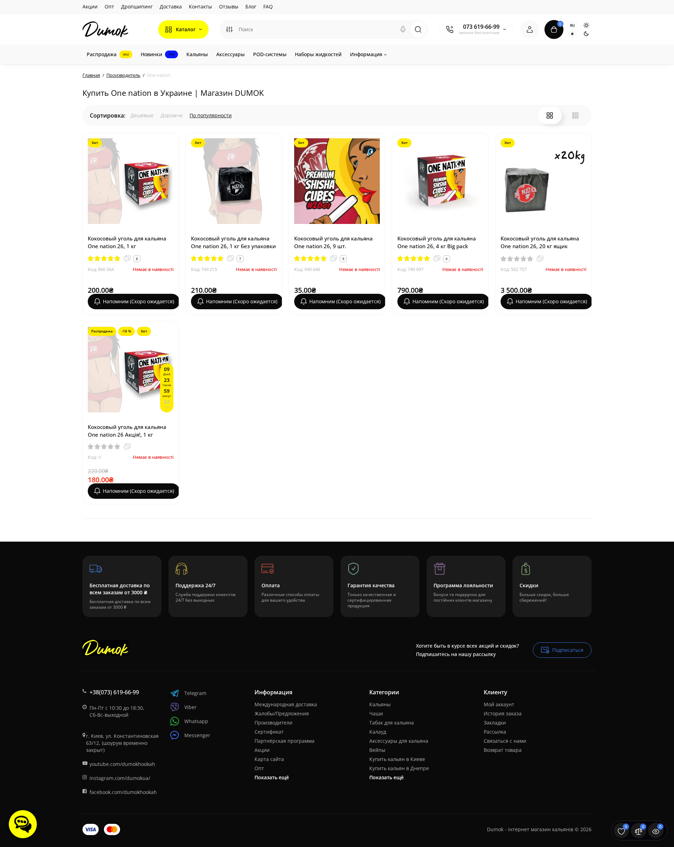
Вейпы (377, 750)
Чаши (376, 713)
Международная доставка (286, 704)
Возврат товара (503, 750)
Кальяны (380, 704)
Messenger (197, 735)
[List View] (575, 115)
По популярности (211, 115)
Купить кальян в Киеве (397, 759)
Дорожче (172, 115)
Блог (250, 6)
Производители (273, 722)
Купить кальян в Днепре (399, 768)
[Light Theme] (586, 25)
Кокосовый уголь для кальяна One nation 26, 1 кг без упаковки (233, 242)
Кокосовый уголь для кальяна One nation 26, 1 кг (127, 242)
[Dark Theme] (586, 34)
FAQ (268, 6)
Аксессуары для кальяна (398, 740)
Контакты (200, 6)
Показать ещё (272, 777)
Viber (190, 707)
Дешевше (142, 115)
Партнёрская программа (285, 740)
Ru (572, 25)
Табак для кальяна (391, 722)
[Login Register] (529, 29)
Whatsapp (196, 721)
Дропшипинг (137, 6)
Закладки (495, 722)
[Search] (403, 29)
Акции (90, 6)
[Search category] (229, 29)
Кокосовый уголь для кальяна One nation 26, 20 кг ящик (540, 242)
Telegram (195, 693)
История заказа (503, 713)
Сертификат (269, 731)
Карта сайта (269, 759)
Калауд (377, 731)
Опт (109, 6)
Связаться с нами (505, 740)
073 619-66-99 (481, 26)
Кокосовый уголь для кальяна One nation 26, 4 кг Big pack (436, 242)
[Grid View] (550, 115)
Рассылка (495, 731)
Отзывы (228, 6)
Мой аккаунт (499, 704)
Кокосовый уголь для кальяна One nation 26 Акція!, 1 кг (127, 430)
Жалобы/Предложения (282, 713)
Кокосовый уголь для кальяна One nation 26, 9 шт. (333, 242)
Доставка (171, 6)
